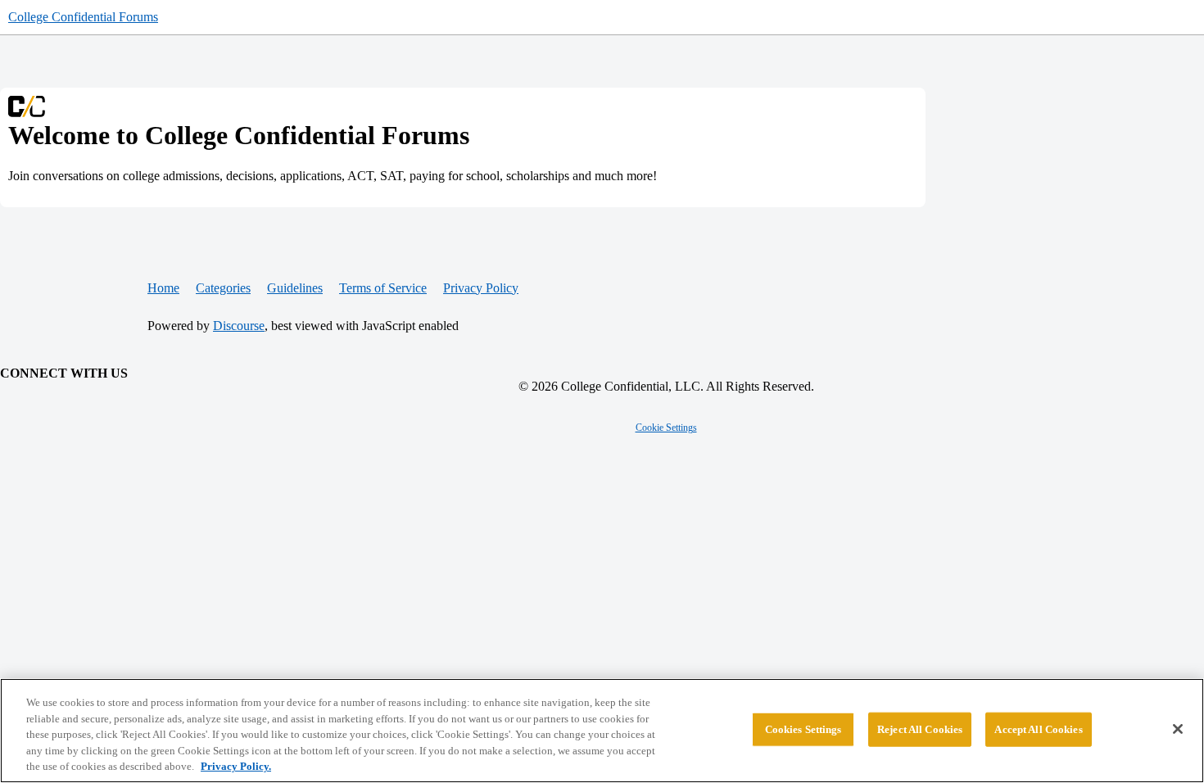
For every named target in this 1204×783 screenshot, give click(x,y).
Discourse (239, 326)
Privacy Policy (480, 288)
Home (163, 288)
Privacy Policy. (236, 766)
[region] (602, 730)
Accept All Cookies (1038, 729)
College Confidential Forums (83, 17)
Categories (223, 288)
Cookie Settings (666, 427)
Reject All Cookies (919, 729)
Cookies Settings (803, 729)
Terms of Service (383, 288)
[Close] (1178, 729)
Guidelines (295, 288)
